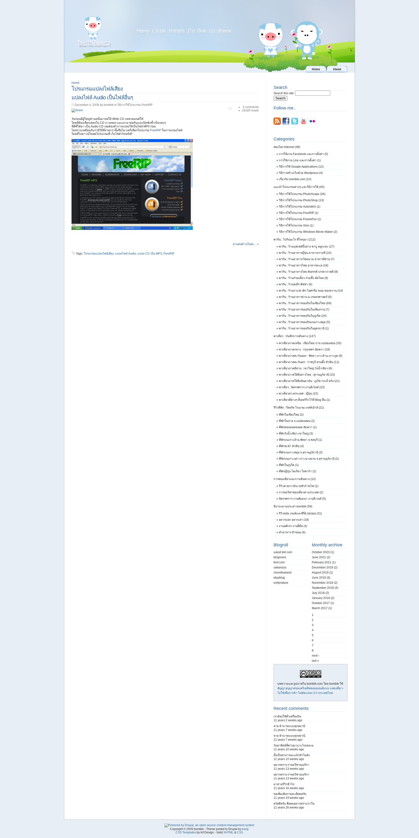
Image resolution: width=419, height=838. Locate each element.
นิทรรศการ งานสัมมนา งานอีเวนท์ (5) (302, 498)
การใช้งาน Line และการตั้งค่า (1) (300, 160)
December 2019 (322, 567)
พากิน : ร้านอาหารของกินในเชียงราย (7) (304, 309)
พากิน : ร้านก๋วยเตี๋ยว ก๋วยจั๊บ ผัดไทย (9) (303, 278)
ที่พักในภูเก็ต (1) (289, 465)
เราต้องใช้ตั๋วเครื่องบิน (287, 716)
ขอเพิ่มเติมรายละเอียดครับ (290, 794)
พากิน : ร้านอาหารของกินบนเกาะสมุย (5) (304, 322)
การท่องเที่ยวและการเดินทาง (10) (295, 479)
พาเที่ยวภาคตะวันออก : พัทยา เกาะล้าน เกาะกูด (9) (310, 355)
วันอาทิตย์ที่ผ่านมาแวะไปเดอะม (294, 745)
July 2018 (318, 593)
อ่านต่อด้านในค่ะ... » (246, 244)
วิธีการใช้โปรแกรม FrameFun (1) (300, 219)
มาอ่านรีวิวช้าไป (284, 784)
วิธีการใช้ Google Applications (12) (301, 166)
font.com (279, 562)
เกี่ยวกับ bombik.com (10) (295, 179)
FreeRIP (155, 130)
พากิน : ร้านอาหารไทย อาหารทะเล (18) (303, 265)
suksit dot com (283, 552)
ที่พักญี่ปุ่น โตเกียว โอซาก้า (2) (297, 471)
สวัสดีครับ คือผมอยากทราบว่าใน (294, 803)
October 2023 (321, 552)
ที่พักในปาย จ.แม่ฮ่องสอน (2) (297, 421)
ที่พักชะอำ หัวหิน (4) (291, 446)
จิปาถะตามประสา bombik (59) (293, 506)
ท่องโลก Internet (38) (287, 147)
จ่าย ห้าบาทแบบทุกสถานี (289, 726)
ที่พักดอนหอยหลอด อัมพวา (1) (298, 427)
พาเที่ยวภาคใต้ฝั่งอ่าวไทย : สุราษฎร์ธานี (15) (307, 374)
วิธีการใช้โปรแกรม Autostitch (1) (299, 206)
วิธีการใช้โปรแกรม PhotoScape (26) (302, 194)
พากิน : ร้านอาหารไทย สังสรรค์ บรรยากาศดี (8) (308, 271)
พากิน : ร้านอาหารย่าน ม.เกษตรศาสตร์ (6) (305, 297)
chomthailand (282, 572)
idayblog (279, 577)
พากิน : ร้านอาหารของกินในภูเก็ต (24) (303, 316)
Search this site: (284, 93)
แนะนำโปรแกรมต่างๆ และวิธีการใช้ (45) (299, 187)
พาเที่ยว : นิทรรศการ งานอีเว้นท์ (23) (302, 387)
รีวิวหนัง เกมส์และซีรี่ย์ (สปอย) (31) (300, 513)
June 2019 (319, 577)
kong (245, 829)
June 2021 (319, 557)
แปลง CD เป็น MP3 (149, 253)
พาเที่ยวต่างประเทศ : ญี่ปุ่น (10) (298, 393)
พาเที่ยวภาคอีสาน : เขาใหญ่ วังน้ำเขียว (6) (305, 368)
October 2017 (321, 603)
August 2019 (320, 572)
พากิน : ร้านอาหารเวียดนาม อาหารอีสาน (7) (306, 259)
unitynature (281, 582)
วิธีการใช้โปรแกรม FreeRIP (135, 105)
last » (315, 660)
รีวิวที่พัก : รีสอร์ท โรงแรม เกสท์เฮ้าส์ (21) (299, 407)
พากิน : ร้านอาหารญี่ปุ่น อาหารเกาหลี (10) (305, 253)
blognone (280, 557)
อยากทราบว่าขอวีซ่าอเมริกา (291, 765)
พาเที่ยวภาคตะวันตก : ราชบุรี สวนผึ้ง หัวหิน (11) (309, 362)
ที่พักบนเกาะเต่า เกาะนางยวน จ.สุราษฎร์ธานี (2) (309, 458)
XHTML (229, 832)
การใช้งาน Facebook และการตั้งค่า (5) (303, 154)
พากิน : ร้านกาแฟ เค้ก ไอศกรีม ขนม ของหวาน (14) (311, 290)
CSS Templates (186, 832)
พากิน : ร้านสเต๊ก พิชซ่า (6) (295, 284)
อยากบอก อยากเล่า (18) (294, 519)
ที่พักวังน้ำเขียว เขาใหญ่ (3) (296, 433)
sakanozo (280, 567)
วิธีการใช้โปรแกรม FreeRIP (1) (298, 213)
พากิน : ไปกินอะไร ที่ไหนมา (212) (294, 239)
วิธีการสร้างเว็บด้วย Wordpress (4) (301, 173)
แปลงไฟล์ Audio (125, 253)
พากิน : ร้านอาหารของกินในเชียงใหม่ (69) (305, 303)
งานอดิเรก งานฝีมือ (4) (293, 526)
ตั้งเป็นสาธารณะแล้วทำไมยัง (292, 755)
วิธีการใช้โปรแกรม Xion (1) (296, 225)
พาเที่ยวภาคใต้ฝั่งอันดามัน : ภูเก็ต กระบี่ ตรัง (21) (309, 381)
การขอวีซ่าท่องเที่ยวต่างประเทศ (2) (301, 492)
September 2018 (323, 588)
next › (315, 655)
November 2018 (322, 582)
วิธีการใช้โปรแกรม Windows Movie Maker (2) (308, 231)
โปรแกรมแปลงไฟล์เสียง (99, 253)
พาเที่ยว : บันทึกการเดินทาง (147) (295, 336)
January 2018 (321, 598)
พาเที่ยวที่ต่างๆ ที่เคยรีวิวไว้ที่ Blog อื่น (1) (304, 400)
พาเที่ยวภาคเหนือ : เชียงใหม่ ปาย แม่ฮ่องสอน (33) (310, 343)
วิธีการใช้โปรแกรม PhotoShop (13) (301, 200)
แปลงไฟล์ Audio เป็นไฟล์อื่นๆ (102, 97)
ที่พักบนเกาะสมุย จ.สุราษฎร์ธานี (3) (300, 452)
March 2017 (320, 608)
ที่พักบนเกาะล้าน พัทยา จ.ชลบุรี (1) (300, 440)
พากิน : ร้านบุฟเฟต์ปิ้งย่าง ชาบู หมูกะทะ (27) (306, 246)
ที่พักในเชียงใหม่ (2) (291, 414)
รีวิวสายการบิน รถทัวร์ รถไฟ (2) (298, 486)
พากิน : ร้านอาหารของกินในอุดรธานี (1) (304, 328)
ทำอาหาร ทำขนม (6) (292, 532)
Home (76, 83)
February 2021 (321, 562)
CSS (240, 832)
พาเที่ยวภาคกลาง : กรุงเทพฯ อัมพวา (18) (304, 349)
